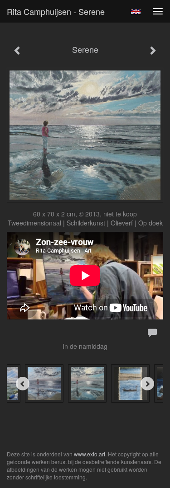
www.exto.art (89, 454)
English (136, 11)
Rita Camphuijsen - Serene (56, 11)
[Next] (147, 383)
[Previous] (22, 383)
